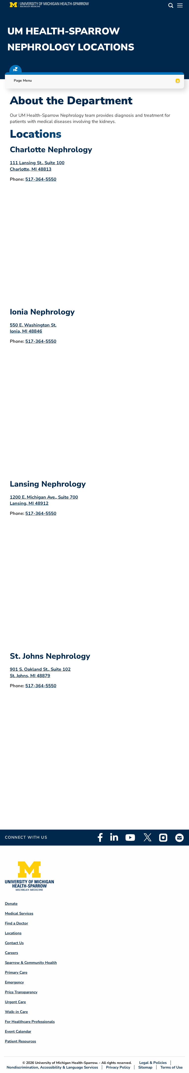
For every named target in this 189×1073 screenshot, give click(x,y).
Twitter (147, 837)
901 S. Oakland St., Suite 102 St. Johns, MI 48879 (40, 672)
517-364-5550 (40, 179)
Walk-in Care (16, 1011)
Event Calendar (18, 1031)
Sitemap (145, 1067)
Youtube (130, 837)
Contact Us (14, 942)
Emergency (14, 982)
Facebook (100, 837)
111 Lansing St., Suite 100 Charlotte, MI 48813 (37, 166)
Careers (11, 952)
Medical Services (19, 913)
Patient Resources (20, 1041)
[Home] (49, 6)
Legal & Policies (153, 1062)
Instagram (163, 837)
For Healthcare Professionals (30, 1021)
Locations (13, 933)
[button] (170, 6)
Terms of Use (171, 1067)
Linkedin (114, 837)
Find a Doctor (16, 923)
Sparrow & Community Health (31, 962)
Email (179, 838)
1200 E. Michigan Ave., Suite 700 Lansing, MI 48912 (44, 500)
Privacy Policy (118, 1067)
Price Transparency (21, 992)
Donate (11, 903)
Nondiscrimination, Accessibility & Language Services (52, 1067)
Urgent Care (15, 1001)
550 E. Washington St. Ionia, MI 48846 (33, 328)
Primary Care (16, 972)
